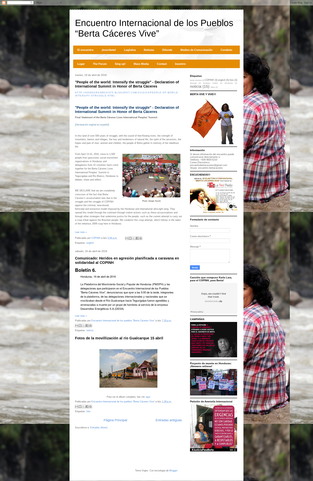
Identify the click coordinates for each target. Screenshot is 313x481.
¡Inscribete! (109, 49)
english (90, 242)
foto (88, 411)
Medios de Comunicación (196, 49)
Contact (162, 63)
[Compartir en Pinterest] (140, 238)
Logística (130, 49)
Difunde (167, 49)
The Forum (100, 63)
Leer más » (81, 232)
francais (193, 83)
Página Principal (115, 420)
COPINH (209, 80)
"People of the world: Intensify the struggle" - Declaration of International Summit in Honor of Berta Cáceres (127, 84)
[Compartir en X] (133, 238)
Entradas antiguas (169, 420)
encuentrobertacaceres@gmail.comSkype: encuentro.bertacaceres (208, 166)
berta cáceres (195, 80)
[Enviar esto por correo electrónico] (127, 238)
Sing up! (120, 63)
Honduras (229, 83)
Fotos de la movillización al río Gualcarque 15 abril (119, 338)
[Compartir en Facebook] (137, 238)
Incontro (180, 63)
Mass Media (141, 63)
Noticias (149, 49)
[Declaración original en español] (92, 124)
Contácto (226, 49)
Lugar (81, 63)
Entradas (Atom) (98, 427)
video (212, 87)
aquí (148, 396)
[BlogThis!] (130, 238)
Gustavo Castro (210, 83)
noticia (89, 330)
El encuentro (85, 49)
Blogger (173, 470)
